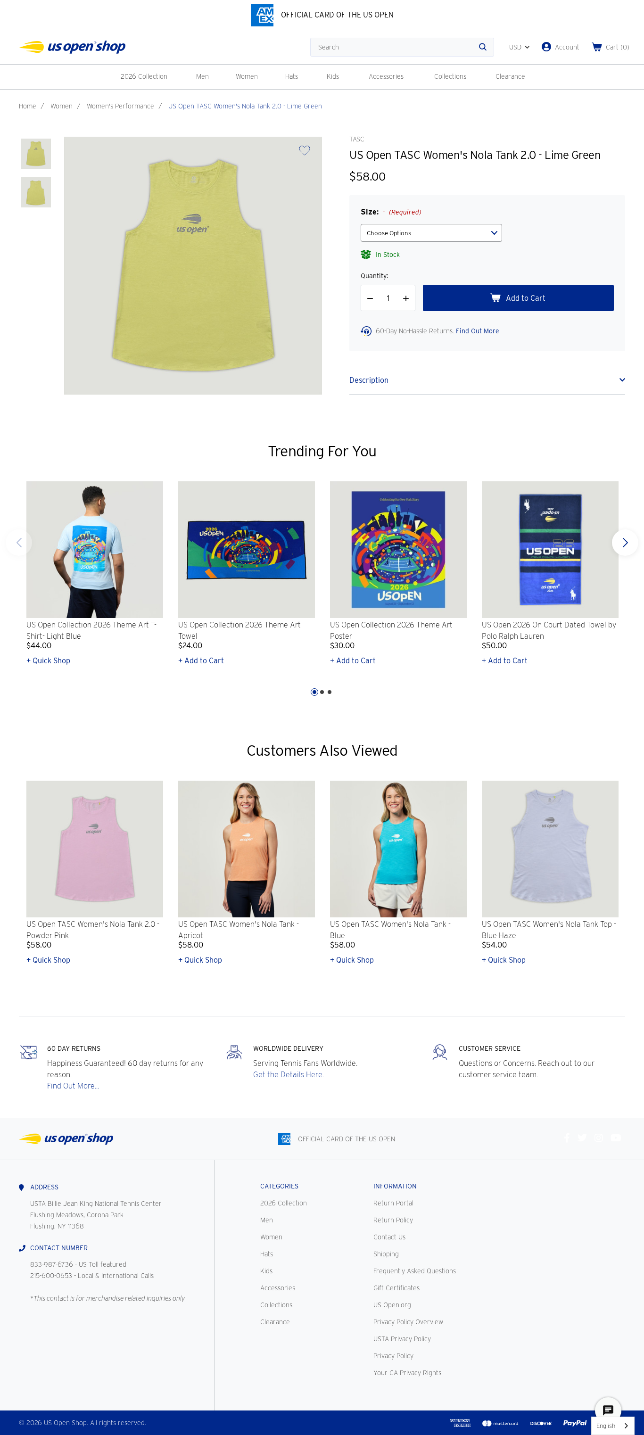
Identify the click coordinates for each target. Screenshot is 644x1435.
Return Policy (393, 1220)
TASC (356, 139)
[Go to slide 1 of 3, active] (314, 692)
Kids (333, 76)
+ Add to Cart (201, 660)
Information (395, 1186)
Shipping (386, 1254)
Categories (279, 1186)
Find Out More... (73, 1085)
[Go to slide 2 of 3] (322, 692)
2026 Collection (144, 76)
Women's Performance (120, 106)
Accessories (386, 76)
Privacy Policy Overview (408, 1322)
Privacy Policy (393, 1356)
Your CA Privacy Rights (407, 1373)
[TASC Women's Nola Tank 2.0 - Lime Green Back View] (36, 192)
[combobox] (613, 1426)
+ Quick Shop (48, 660)
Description (368, 380)
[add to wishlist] (304, 153)
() (617, 47)
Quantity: (374, 276)
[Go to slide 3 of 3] (19, 542)
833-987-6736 (51, 1264)
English (605, 1425)
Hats (291, 76)
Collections (450, 76)
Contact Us (389, 1237)
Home (27, 106)
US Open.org (392, 1305)
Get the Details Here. (288, 1074)
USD (515, 47)
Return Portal (393, 1203)
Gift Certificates (396, 1288)
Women (247, 76)
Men (202, 76)
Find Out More (477, 331)
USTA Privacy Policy (402, 1339)
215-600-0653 (51, 1275)
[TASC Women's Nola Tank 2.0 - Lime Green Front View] (36, 154)
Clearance (510, 76)
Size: (391, 211)
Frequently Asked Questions (414, 1271)
